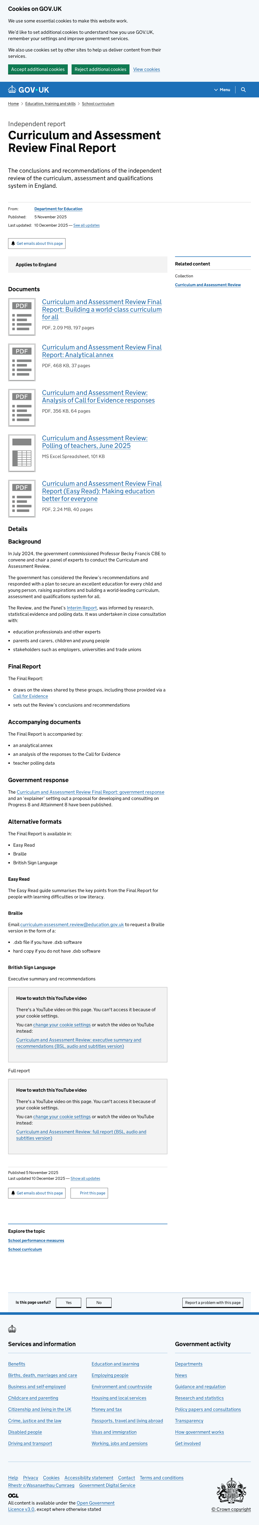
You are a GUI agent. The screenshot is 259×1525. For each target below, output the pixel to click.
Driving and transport (30, 1443)
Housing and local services (119, 1398)
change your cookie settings (62, 1025)
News (181, 1375)
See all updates (86, 225)
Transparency (189, 1421)
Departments (189, 1364)
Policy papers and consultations (208, 1409)
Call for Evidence (30, 696)
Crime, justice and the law (34, 1421)
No (104, 1302)
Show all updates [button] (85, 1178)
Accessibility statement (88, 1478)
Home (13, 103)
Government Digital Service (107, 1485)
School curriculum (98, 103)
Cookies (51, 1478)
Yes (73, 1302)
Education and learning (115, 1364)
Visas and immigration (114, 1432)
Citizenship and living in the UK (39, 1409)
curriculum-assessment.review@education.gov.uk (72, 924)
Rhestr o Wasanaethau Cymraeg (41, 1485)
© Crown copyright (231, 1509)
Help (13, 1478)
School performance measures (36, 1240)
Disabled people (25, 1432)
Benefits (16, 1364)
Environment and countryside (122, 1386)
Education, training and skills (50, 103)
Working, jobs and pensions (120, 1443)
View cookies (146, 69)
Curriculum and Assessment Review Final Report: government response (90, 792)
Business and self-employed (37, 1386)
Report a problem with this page (213, 1302)
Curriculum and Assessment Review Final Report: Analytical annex (102, 351)
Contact (126, 1478)
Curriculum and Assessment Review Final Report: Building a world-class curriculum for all (102, 309)
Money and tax (107, 1409)
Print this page (92, 1193)
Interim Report (82, 608)
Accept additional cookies (38, 69)
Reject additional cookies (100, 69)
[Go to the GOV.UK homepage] (28, 89)
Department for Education (58, 208)
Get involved (188, 1443)
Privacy (30, 1478)
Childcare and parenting (33, 1398)
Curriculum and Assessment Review (208, 284)
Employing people (110, 1375)
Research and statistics (199, 1398)
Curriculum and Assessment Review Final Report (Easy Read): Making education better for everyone (102, 491)
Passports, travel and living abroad (127, 1421)
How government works (199, 1432)
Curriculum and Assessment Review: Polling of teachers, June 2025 (95, 442)
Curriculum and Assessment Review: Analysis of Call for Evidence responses (98, 396)
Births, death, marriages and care (42, 1375)
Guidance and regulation (200, 1386)
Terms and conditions (162, 1478)
